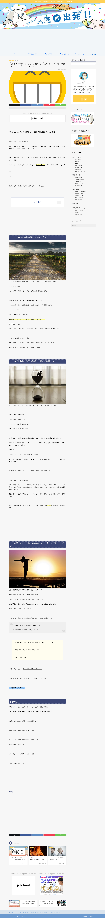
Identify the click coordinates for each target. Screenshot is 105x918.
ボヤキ (76, 163)
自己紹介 (75, 203)
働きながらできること (80, 191)
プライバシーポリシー (14, 916)
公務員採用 (78, 181)
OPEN (59, 202)
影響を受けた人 (79, 183)
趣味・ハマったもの (80, 171)
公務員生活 (49, 54)
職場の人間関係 (79, 197)
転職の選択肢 (78, 214)
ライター (77, 212)
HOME (18, 54)
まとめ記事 (78, 159)
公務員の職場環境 (79, 179)
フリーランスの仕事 (80, 208)
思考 (11, 791)
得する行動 (11, 60)
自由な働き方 (65, 54)
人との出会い (78, 165)
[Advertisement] (52, 40)
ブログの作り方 (79, 210)
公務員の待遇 (78, 177)
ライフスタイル (81, 54)
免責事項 (23, 916)
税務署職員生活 (79, 195)
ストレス (77, 161)
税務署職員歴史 (79, 193)
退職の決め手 (78, 199)
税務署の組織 (78, 185)
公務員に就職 (33, 54)
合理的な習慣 (78, 167)
